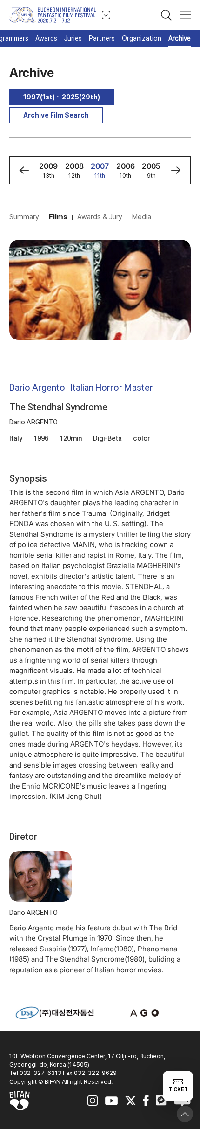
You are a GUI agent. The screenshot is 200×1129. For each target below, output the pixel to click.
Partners (102, 38)
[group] (48, 170)
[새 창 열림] (145, 1013)
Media (141, 217)
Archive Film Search (56, 115)
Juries (73, 38)
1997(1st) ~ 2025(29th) (61, 97)
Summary (24, 217)
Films (58, 217)
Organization (141, 38)
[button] (24, 170)
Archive (179, 38)
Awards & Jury (99, 217)
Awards (46, 38)
